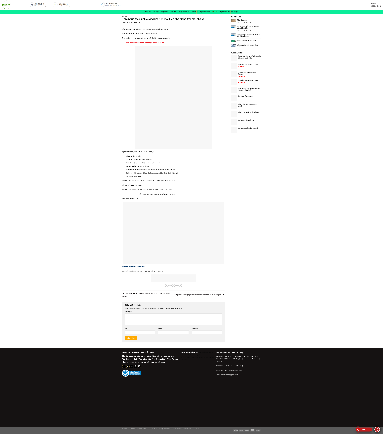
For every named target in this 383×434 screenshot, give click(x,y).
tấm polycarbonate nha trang (246, 40)
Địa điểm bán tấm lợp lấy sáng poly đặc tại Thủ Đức (248, 27)
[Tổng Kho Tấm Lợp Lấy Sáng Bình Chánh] (13, 5)
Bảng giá (173, 12)
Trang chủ (148, 12)
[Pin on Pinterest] (177, 285)
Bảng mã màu (183, 12)
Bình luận (128, 311)
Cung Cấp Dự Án (224, 12)
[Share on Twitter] (170, 285)
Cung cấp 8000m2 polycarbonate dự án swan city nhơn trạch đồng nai (198, 295)
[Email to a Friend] (173, 285)
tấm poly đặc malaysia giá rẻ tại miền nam (247, 46)
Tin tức (214, 12)
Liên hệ (193, 12)
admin (138, 22)
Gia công (234, 12)
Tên (126, 328)
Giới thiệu (156, 12)
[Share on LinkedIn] (180, 285)
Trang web (195, 328)
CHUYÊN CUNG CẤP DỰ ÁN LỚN (133, 267)
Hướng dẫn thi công (203, 12)
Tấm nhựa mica (242, 20)
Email (160, 328)
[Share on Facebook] (166, 285)
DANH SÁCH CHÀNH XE (189, 352)
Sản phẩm (163, 12)
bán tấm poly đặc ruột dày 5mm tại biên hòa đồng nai (248, 35)
